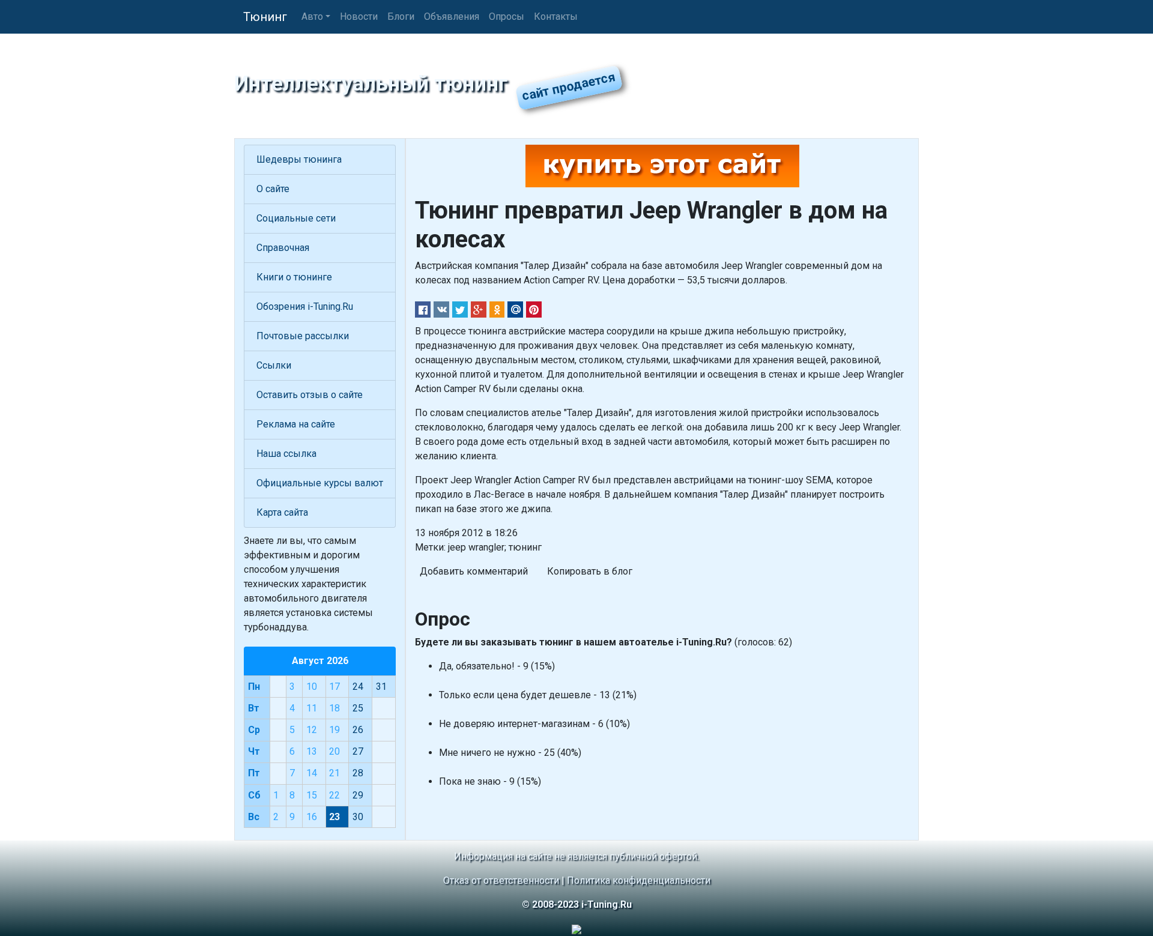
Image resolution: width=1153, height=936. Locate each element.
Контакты (556, 16)
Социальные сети (296, 218)
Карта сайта (282, 512)
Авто (312, 16)
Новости (359, 16)
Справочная (282, 247)
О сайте (272, 189)
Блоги (400, 16)
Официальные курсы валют (319, 483)
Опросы (506, 16)
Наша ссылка (286, 453)
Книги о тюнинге (294, 277)
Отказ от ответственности (501, 880)
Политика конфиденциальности (638, 880)
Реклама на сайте (295, 424)
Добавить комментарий (474, 571)
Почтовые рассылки (302, 336)
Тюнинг (265, 17)
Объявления (451, 16)
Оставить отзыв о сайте (309, 394)
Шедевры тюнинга (299, 159)
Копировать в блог (589, 571)
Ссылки (273, 365)
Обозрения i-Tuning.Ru (304, 306)
